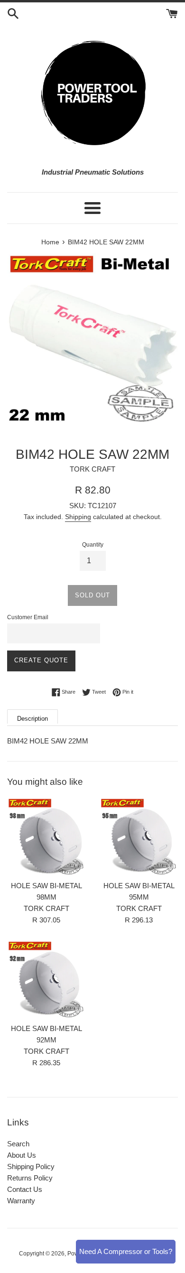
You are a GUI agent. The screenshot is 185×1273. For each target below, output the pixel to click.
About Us (21, 1155)
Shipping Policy (31, 1166)
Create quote (41, 660)
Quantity (92, 544)
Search (18, 1144)
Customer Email (27, 617)
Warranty (21, 1201)
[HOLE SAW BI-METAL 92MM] (46, 979)
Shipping (78, 516)
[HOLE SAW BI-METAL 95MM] (139, 836)
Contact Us (24, 1189)
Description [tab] (32, 718)
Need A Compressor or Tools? (125, 1251)
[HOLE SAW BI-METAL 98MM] (46, 836)
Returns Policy (30, 1178)
